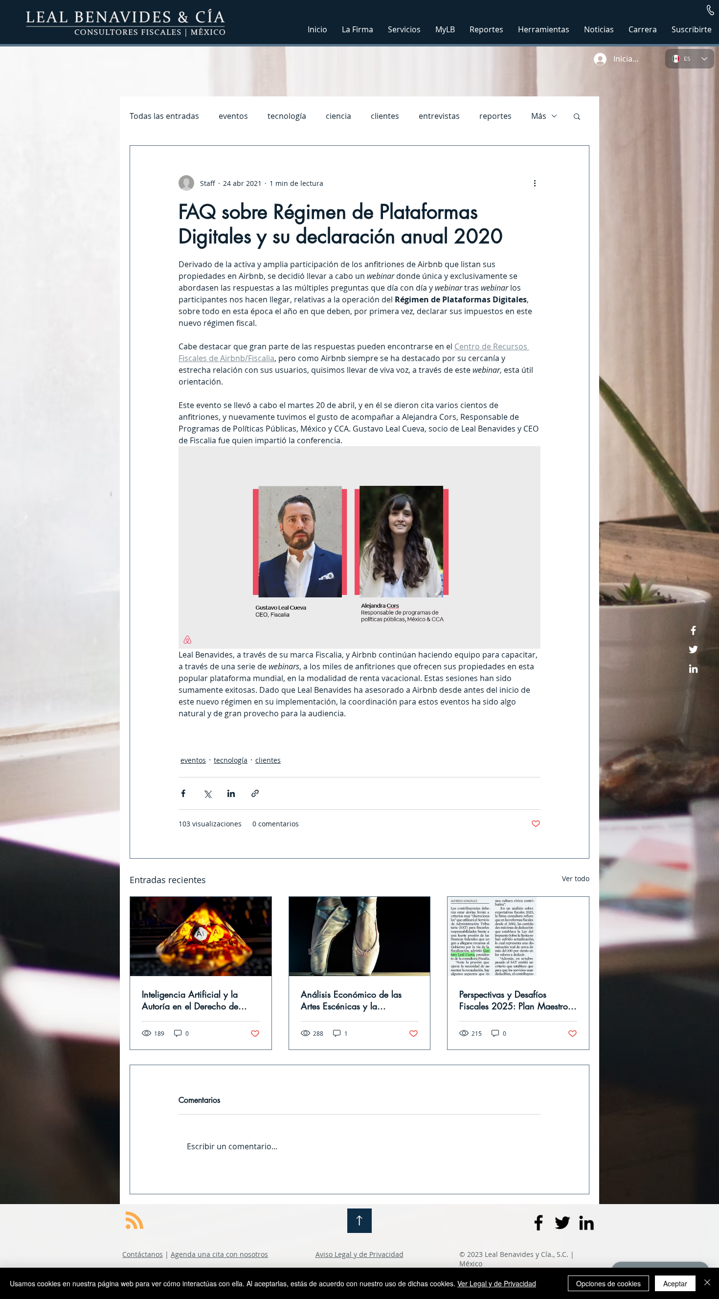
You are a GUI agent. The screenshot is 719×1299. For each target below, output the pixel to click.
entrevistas (439, 116)
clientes (385, 116)
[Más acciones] (534, 183)
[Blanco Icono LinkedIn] (693, 668)
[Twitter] (693, 649)
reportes (495, 116)
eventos (233, 116)
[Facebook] (693, 630)
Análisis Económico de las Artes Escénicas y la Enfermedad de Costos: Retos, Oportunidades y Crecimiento (357, 1000)
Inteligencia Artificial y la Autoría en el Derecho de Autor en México (190, 1000)
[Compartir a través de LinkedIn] (231, 793)
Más (538, 116)
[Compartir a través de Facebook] (183, 793)
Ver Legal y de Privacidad (496, 1283)
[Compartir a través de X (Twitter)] (207, 793)
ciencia (338, 116)
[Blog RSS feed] (134, 1220)
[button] (710, 10)
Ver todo (575, 878)
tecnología (287, 116)
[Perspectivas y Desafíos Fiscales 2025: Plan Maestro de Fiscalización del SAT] (518, 936)
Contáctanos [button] (142, 1254)
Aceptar (675, 1283)
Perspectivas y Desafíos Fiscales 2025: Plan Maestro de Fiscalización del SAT (513, 1000)
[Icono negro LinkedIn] (586, 1222)
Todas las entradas (164, 116)
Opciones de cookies (608, 1283)
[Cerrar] (707, 1283)
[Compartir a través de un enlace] (255, 793)
